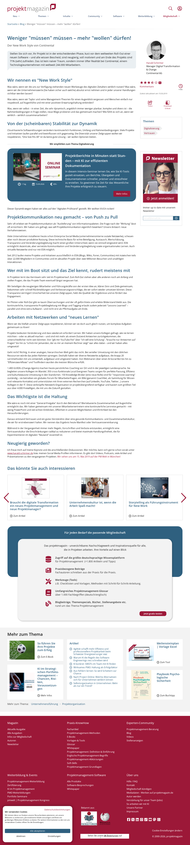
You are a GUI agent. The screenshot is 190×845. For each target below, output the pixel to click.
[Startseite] (31, 8)
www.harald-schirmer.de (20, 453)
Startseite (12, 24)
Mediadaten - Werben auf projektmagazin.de (150, 792)
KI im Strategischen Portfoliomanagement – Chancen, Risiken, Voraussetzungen (48, 679)
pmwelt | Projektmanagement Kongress (28, 800)
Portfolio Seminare (17, 796)
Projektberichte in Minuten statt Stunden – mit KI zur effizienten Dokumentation (95, 160)
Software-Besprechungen (80, 785)
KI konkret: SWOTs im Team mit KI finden (94, 663)
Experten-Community (140, 723)
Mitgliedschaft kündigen (139, 788)
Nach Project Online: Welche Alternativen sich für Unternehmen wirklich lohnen (94, 678)
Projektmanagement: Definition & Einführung (90, 751)
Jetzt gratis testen (153, 613)
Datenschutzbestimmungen (57, 809)
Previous (6, 502)
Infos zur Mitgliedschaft (19, 736)
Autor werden (134, 796)
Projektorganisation (73, 704)
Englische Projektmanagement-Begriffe (87, 755)
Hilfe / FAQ (132, 781)
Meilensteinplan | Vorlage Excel (168, 645)
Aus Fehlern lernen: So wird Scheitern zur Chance (95, 672)
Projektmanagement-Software (86, 775)
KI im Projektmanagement (21, 788)
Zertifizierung (14, 785)
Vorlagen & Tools (76, 740)
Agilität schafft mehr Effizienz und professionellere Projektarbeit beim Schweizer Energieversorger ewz (92, 651)
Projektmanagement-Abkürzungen (85, 759)
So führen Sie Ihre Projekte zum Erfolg (46, 646)
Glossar (71, 744)
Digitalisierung (151, 128)
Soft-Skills (72, 763)
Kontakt (131, 785)
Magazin (12, 723)
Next (183, 502)
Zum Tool (165, 662)
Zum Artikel (19, 515)
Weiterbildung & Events (22, 775)
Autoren (11, 740)
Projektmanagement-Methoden (83, 733)
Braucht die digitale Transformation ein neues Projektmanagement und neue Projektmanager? (34, 506)
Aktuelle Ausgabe (16, 729)
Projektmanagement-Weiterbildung (26, 781)
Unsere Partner (135, 807)
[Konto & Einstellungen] (180, 8)
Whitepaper (73, 748)
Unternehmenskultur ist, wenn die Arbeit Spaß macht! (92, 504)
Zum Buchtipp (167, 695)
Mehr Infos (121, 193)
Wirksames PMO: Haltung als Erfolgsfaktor (95, 667)
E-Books (71, 736)
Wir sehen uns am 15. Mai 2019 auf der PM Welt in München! (88, 456)
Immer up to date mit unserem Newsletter (159, 209)
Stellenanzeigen (135, 740)
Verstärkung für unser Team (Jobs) (145, 800)
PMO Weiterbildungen (18, 792)
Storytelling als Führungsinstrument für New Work (153, 504)
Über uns (132, 775)
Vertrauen (149, 133)
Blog (22, 24)
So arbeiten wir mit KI (138, 803)
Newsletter (13, 744)
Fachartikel (72, 729)
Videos (130, 736)
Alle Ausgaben (14, 733)
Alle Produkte (74, 781)
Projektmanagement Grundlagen (84, 766)
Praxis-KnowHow (78, 723)
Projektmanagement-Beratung (143, 729)
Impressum (133, 811)
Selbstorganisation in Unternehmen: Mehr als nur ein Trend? (95, 684)
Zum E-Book (47, 656)
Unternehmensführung (44, 704)
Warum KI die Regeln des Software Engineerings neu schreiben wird (91, 659)
